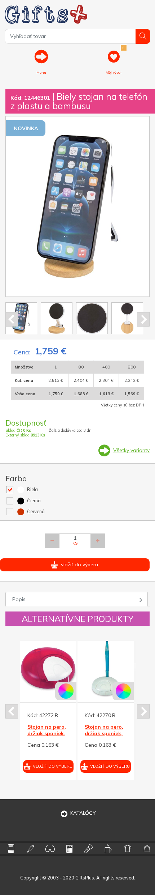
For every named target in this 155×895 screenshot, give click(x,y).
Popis (19, 599)
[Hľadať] (143, 36)
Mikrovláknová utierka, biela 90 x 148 (70, 733)
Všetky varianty (131, 450)
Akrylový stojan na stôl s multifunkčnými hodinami (126, 737)
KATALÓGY (83, 813)
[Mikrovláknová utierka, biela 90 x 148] (71, 669)
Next (143, 319)
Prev (11, 319)
